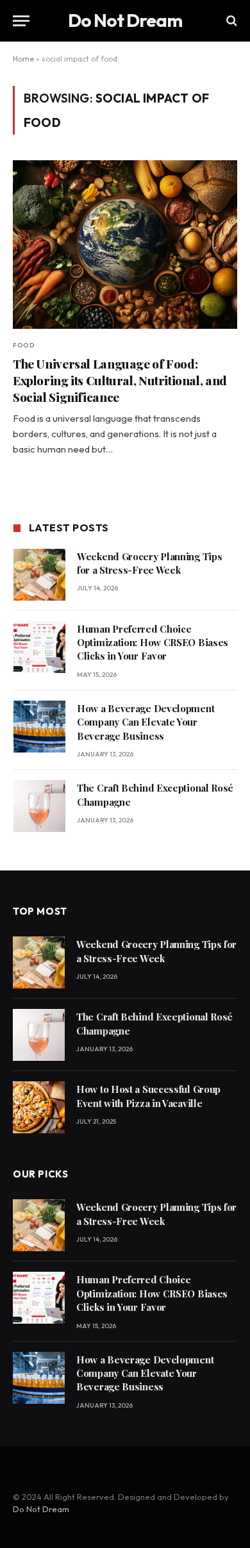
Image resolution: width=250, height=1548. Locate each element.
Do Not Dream (41, 1509)
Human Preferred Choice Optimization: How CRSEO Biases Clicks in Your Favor (152, 642)
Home (23, 58)
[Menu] (21, 20)
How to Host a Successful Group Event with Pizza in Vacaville (148, 1096)
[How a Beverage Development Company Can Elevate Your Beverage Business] (39, 727)
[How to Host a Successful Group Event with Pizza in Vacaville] (39, 1107)
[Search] (230, 20)
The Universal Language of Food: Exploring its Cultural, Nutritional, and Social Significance (120, 380)
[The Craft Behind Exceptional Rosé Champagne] (39, 806)
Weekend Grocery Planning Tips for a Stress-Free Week (149, 563)
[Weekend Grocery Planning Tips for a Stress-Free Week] (39, 575)
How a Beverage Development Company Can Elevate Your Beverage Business (145, 722)
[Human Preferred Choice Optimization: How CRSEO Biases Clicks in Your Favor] (39, 647)
